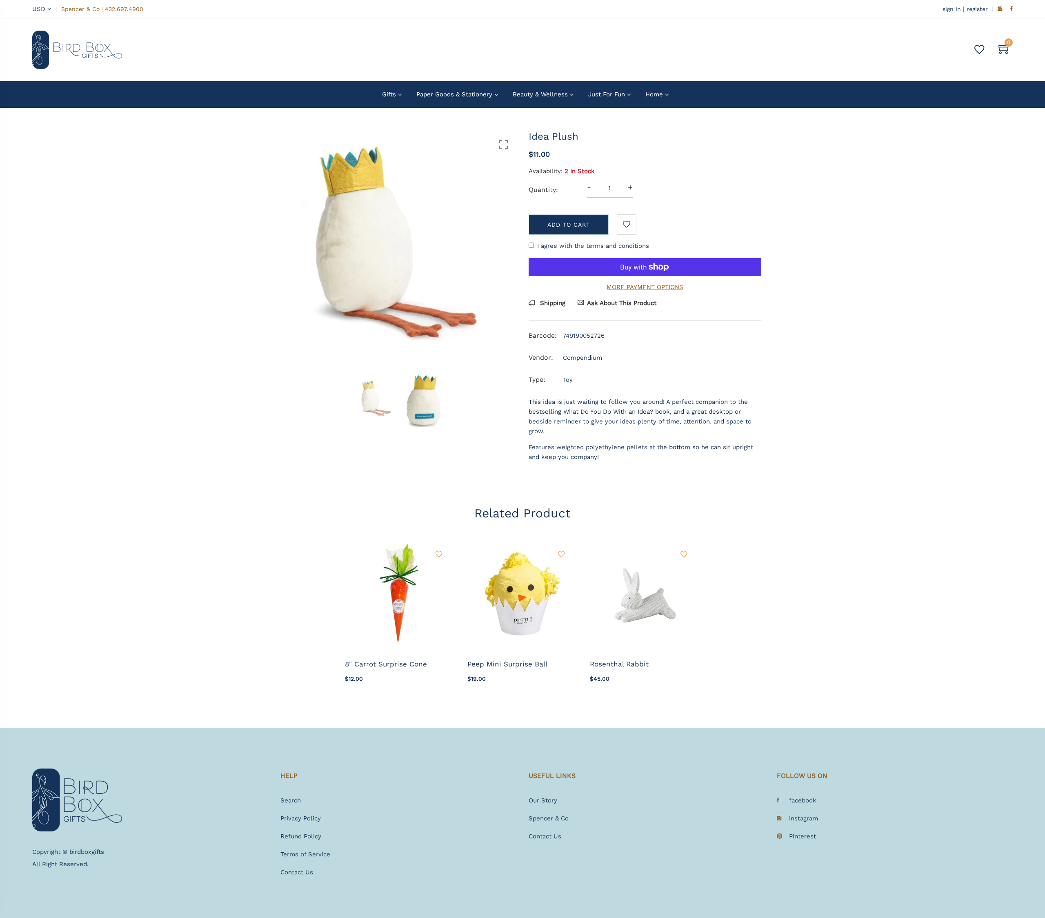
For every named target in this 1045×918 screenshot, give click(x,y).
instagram (803, 818)
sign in (952, 9)
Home (654, 94)
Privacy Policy (300, 818)
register (977, 9)
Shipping (551, 303)
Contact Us (296, 872)
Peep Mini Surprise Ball (507, 664)
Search (290, 800)
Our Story (543, 800)
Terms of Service (305, 854)
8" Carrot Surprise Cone (386, 664)
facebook (802, 800)
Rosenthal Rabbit (619, 664)
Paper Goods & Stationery (454, 94)
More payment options (645, 287)
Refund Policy (300, 836)
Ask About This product (621, 303)
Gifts (389, 94)
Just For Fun (606, 94)
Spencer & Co (80, 9)
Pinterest (802, 836)
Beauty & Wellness (540, 94)
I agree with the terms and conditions (593, 246)
